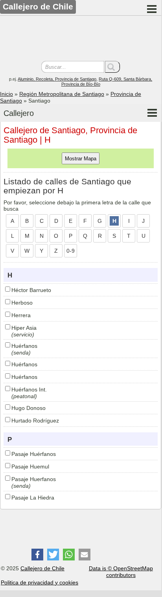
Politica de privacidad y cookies (39, 582)
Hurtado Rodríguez (35, 420)
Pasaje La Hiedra (32, 497)
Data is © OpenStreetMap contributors (121, 571)
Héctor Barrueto (31, 290)
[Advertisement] (80, 39)
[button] (37, 554)
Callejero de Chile (42, 568)
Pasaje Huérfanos (33, 454)
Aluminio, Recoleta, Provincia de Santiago (57, 79)
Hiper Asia (24, 328)
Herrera (21, 315)
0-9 (70, 251)
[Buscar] (112, 67)
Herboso (22, 302)
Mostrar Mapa (80, 159)
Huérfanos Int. (29, 389)
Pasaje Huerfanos (33, 479)
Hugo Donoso (28, 408)
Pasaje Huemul (30, 466)
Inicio (6, 94)
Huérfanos (24, 346)
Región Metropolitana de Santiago (61, 94)
